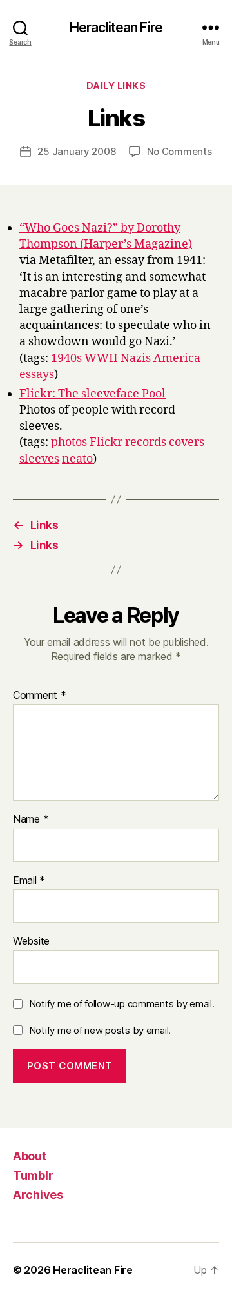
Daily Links (116, 85)
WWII (101, 358)
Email (29, 881)
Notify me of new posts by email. (100, 1030)
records (145, 442)
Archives (38, 1194)
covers (186, 442)
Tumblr (33, 1175)
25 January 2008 (76, 151)
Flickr (106, 442)
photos (69, 442)
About (29, 1156)
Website (31, 941)
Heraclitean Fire (116, 27)
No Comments (179, 151)
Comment (39, 695)
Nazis (136, 358)
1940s (66, 358)
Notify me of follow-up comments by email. (122, 1004)
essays (36, 374)
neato (77, 459)
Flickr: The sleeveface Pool (92, 394)
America (176, 358)
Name (30, 819)
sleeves (39, 459)
